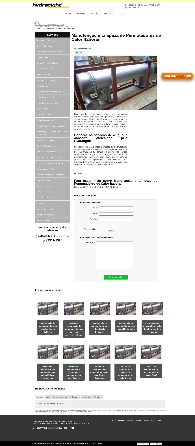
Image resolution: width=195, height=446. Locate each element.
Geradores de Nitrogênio (46, 80)
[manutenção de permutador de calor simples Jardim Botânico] (48, 309)
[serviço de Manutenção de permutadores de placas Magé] (151, 352)
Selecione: (39, 397)
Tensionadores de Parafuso (47, 169)
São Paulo (97, 397)
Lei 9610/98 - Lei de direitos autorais (80, 411)
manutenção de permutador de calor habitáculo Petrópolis (100, 327)
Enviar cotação (115, 277)
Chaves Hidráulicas (44, 57)
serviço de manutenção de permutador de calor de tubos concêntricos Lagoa (74, 329)
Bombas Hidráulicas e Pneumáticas (50, 52)
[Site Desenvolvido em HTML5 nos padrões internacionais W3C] (143, 444)
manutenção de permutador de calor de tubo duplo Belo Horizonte (152, 327)
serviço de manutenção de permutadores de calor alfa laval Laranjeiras (47, 372)
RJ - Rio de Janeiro (60, 397)
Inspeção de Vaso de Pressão (48, 103)
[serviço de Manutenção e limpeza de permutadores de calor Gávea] (125, 352)
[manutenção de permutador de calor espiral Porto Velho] (126, 309)
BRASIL (48, 397)
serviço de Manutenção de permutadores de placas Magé (151, 370)
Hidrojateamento (43, 86)
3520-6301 (134, 4)
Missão (94, 13)
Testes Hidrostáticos (44, 180)
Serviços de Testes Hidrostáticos (49, 158)
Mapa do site (156, 421)
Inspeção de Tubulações (46, 97)
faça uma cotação (177, 76)
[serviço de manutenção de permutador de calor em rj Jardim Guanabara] (99, 352)
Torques (40, 192)
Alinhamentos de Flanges (46, 40)
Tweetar (79, 52)
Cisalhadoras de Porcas (46, 69)
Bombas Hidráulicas (44, 46)
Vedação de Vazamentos (46, 215)
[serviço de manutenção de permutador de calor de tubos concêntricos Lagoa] (74, 309)
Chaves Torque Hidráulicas (47, 63)
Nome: (96, 208)
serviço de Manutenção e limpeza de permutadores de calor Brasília (73, 372)
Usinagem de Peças (44, 203)
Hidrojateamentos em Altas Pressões (50, 92)
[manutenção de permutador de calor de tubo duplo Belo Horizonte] (152, 309)
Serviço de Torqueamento (46, 146)
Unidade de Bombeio (44, 198)
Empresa (81, 13)
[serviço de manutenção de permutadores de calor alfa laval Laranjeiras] (48, 352)
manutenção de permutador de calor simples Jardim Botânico (48, 327)
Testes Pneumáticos (44, 186)
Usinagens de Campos (45, 209)
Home (68, 13)
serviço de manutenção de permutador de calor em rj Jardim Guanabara (99, 372)
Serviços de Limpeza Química (47, 152)
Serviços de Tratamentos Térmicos (50, 163)
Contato (123, 13)
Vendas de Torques (44, 220)
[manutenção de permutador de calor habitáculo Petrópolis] (100, 309)
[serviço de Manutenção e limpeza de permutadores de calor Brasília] (74, 352)
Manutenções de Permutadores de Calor (51, 126)
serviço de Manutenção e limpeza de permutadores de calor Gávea (125, 372)
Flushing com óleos (44, 75)
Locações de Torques (45, 115)
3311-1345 (134, 7)
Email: (96, 213)
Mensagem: (90, 242)
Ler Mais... (78, 173)
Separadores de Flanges (45, 140)
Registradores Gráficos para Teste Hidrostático (52, 133)
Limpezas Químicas (44, 109)
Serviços (108, 13)
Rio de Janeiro (74, 397)
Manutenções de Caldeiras (46, 120)
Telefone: (94, 219)
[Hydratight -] (47, 5)
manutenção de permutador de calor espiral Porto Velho (126, 326)
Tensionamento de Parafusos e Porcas (51, 175)
